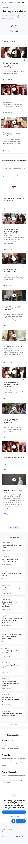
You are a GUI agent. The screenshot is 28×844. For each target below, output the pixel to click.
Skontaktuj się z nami (14, 816)
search (25, 2)
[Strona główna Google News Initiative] (12, 2)
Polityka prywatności (7, 829)
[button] (20, 176)
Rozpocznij (21, 821)
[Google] (4, 826)
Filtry (3, 176)
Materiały (5, 7)
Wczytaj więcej (14, 527)
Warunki (4, 831)
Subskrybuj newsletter (14, 812)
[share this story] (24, 60)
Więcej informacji (6, 550)
